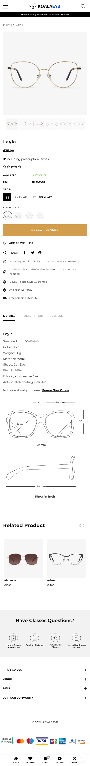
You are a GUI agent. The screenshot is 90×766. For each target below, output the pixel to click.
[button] (12, 167)
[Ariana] (66, 558)
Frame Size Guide (55, 390)
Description (33, 315)
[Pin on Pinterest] (39, 253)
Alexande (10, 580)
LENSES (57, 315)
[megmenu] (10, 6)
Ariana (51, 580)
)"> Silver (29, 215)
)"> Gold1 (7, 215)
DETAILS (9, 315)
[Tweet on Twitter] (32, 253)
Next (88, 124)
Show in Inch (45, 496)
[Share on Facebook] (25, 253)
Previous (2, 124)
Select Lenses (45, 230)
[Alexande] (23, 558)
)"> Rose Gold (40, 215)
